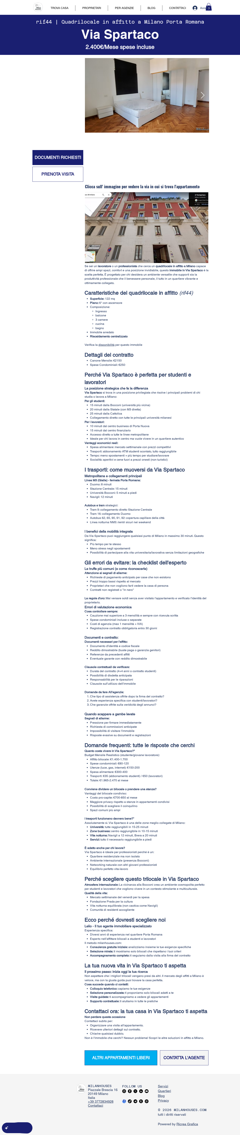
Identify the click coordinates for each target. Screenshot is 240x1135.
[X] (135, 1091)
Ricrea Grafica (187, 1124)
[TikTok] (130, 1101)
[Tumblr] (141, 1101)
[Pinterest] (146, 1101)
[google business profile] (124, 1101)
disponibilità (106, 345)
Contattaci (95, 1105)
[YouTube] (146, 1091)
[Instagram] (124, 1091)
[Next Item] (202, 95)
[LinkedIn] (141, 1091)
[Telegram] (135, 1101)
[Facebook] (130, 1091)
